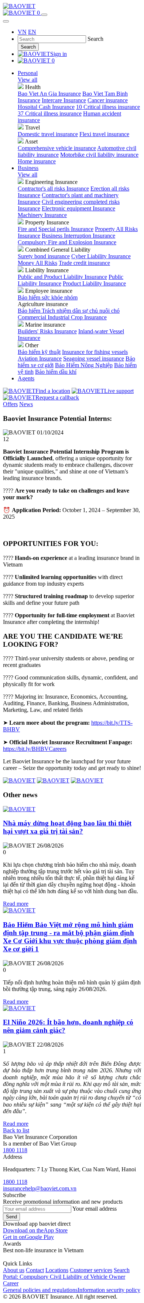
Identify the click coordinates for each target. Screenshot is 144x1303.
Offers (10, 404)
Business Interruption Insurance (78, 235)
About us (13, 1270)
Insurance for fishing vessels (95, 352)
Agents (26, 378)
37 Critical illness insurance (50, 113)
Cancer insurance (108, 100)
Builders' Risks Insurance (47, 331)
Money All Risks (37, 263)
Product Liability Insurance (94, 283)
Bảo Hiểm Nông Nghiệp (84, 365)
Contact (35, 1270)
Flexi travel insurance (104, 134)
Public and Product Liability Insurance (62, 277)
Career (10, 1283)
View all (27, 80)
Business (28, 168)
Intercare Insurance (64, 100)
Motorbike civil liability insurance (99, 155)
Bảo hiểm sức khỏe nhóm (48, 297)
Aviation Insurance (40, 358)
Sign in (58, 54)
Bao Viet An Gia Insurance (49, 93)
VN (22, 32)
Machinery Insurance (42, 215)
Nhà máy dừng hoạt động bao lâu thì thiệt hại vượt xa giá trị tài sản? (67, 827)
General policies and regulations (40, 1290)
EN (32, 32)
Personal (28, 73)
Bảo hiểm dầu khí (55, 372)
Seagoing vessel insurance (93, 358)
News (26, 404)
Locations (56, 1270)
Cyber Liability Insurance (101, 256)
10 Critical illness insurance (108, 107)
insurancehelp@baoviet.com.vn (39, 1188)
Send (11, 1216)
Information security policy (109, 1290)
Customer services (91, 1270)
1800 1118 (15, 1150)
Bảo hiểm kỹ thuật (39, 352)
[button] (35, 1230)
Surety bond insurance (44, 256)
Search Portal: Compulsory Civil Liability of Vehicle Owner (66, 1273)
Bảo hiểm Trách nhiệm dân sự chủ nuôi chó (69, 311)
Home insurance (37, 161)
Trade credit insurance (84, 263)
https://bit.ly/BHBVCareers (34, 749)
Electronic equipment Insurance (78, 208)
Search (28, 47)
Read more (15, 904)
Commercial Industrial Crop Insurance (62, 317)
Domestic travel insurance (48, 134)
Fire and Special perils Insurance (55, 229)
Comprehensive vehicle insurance (57, 148)
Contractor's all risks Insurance (53, 188)
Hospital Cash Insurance (46, 107)
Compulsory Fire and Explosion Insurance (67, 242)
